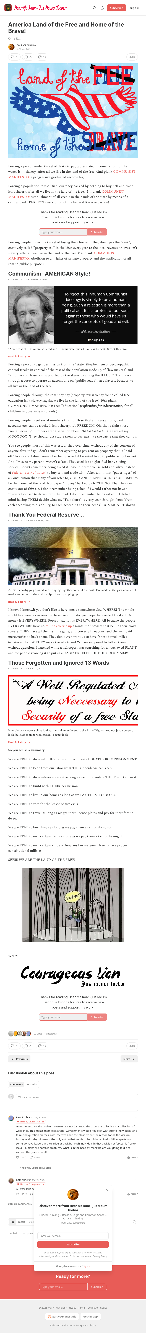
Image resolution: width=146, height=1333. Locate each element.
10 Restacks (50, 1033)
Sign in (135, 8)
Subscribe (116, 8)
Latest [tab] (21, 1222)
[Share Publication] (102, 7)
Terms (81, 1307)
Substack (55, 1325)
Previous (22, 1059)
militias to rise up (58, 626)
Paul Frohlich (24, 1117)
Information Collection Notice (72, 1256)
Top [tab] (12, 1222)
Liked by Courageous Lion (32, 1121)
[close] (107, 1190)
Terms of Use (90, 1252)
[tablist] (23, 1084)
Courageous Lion (26, 45)
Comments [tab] (16, 1084)
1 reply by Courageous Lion (35, 1167)
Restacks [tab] (32, 1084)
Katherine (22, 1180)
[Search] (94, 7)
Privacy (72, 1307)
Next (126, 1059)
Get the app (90, 1316)
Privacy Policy (100, 1256)
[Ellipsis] (136, 1117)
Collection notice (97, 1307)
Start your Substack (63, 1316)
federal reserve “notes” (29, 472)
